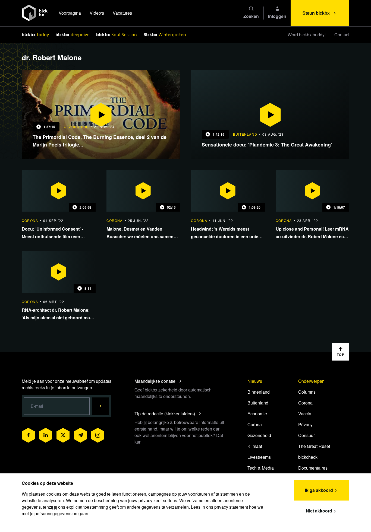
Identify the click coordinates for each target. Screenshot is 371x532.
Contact (341, 34)
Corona (254, 424)
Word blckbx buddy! (307, 34)
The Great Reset (314, 446)
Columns (307, 392)
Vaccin (304, 413)
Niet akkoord (319, 511)
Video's (97, 13)
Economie (257, 413)
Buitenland (257, 403)
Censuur (306, 435)
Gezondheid (259, 435)
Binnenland (258, 392)
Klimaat (254, 446)
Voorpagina (70, 13)
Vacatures (122, 13)
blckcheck (307, 457)
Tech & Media (260, 468)
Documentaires (313, 468)
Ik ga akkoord (319, 490)
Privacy (305, 424)
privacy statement (231, 507)
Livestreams (259, 457)
